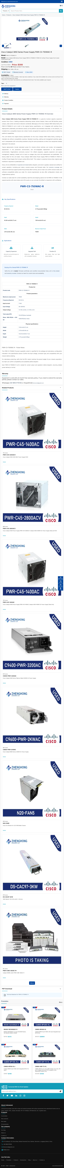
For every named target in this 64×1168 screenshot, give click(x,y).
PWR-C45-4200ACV (9, 455)
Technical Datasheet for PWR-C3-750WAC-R (17, 994)
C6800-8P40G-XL (40, 1029)
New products (4, 1118)
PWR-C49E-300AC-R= (10, 970)
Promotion (4, 1001)
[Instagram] (24, 1096)
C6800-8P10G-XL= (9, 1066)
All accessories (5, 1124)
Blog (29, 1160)
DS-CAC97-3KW (8, 897)
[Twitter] (7, 1096)
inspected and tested (23, 164)
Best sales (3, 1121)
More (32, 983)
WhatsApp (60, 578)
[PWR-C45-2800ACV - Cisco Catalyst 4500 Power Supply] (32, 496)
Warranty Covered (18, 72)
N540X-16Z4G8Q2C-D (10, 1029)
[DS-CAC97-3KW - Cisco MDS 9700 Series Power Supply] (32, 864)
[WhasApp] (21, 1096)
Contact (60, 586)
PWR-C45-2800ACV (9, 528)
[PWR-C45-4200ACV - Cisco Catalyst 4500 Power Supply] (32, 422)
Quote (60, 582)
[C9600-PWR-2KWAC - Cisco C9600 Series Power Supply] (32, 717)
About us (3, 1132)
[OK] (60, 1091)
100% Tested (7, 72)
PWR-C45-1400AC (8, 602)
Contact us (3, 1135)
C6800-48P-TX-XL (41, 1066)
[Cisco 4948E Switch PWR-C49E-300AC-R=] (32, 938)
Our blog (3, 1130)
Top (60, 589)
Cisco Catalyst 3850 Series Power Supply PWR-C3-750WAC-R (29, 15)
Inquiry (17, 89)
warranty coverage (54, 167)
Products (8, 15)
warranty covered (11, 273)
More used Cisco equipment (8, 85)
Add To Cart (7, 89)
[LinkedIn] (16, 1096)
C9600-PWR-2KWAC (9, 749)
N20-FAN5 (6, 823)
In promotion (4, 1116)
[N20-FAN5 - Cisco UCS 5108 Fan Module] (32, 790)
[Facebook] (4, 1096)
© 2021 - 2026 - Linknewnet (8, 1165)
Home (3, 15)
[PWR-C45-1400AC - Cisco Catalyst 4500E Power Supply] (32, 569)
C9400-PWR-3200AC (9, 676)
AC (6, 83)
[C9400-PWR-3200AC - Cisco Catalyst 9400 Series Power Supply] (32, 643)
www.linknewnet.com (57, 1165)
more (4, 462)
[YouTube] (12, 1096)
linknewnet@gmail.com (38, 383)
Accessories (23, 1160)
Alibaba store (6, 1149)
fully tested (56, 271)
